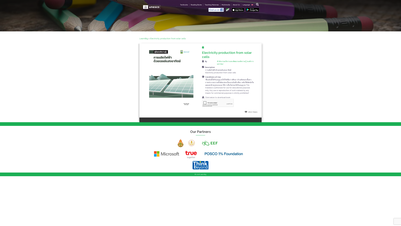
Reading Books (196, 5)
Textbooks (184, 5)
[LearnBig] (150, 7)
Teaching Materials (212, 5)
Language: (247, 5)
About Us (236, 5)
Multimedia (226, 5)
